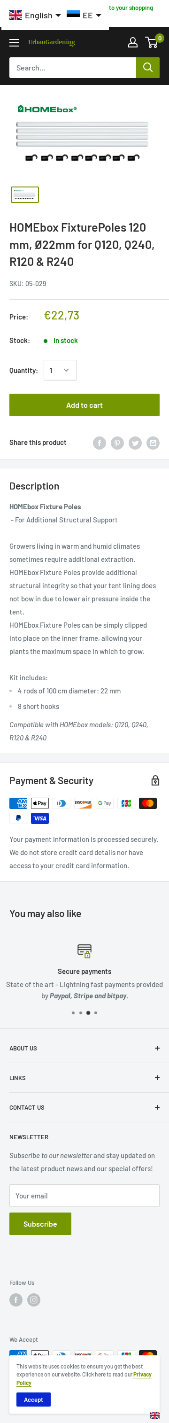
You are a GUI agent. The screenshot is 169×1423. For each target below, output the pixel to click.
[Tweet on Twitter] (135, 442)
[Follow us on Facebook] (16, 1299)
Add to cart (84, 404)
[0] (152, 42)
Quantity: (23, 370)
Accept (33, 1399)
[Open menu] (14, 43)
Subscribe (40, 1223)
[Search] (148, 67)
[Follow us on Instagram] (33, 1299)
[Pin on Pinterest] (117, 442)
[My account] (133, 42)
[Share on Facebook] (99, 442)
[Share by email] (153, 442)
